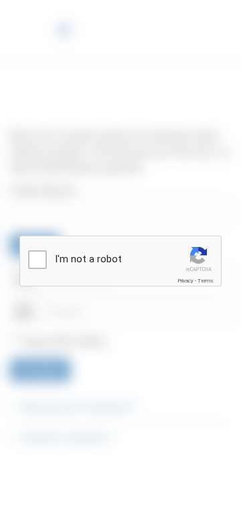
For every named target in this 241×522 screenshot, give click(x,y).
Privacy (185, 281)
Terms (205, 281)
